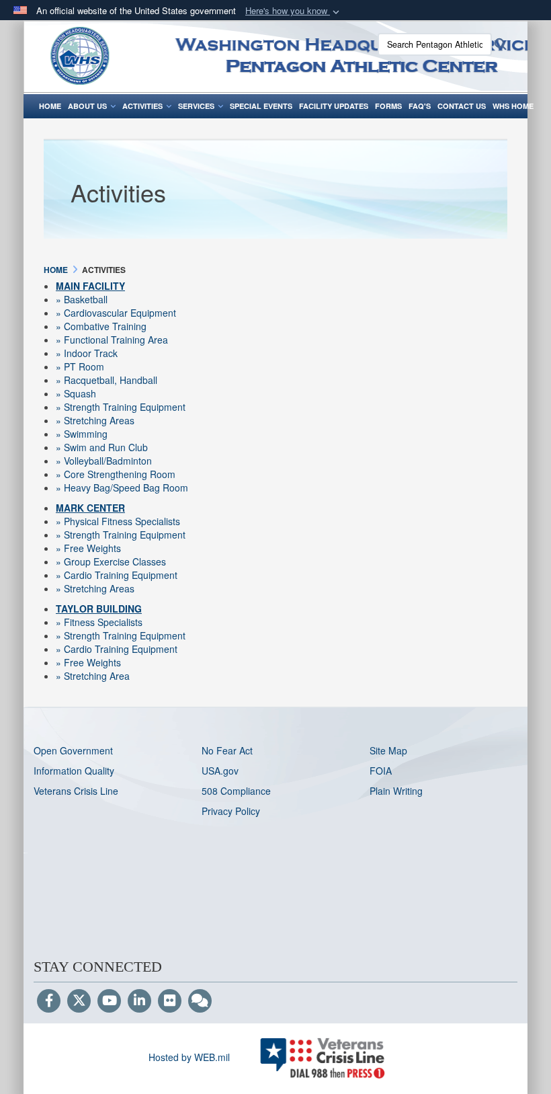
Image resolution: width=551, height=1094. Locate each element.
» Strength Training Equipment (120, 407)
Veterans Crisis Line (76, 790)
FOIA (381, 770)
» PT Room (80, 366)
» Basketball (82, 299)
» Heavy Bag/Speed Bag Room (122, 487)
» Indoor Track (87, 353)
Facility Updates (333, 106)
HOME (50, 106)
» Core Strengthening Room (115, 474)
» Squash (76, 393)
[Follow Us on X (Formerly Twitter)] (79, 1001)
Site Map (388, 750)
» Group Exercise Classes (111, 561)
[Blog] (200, 1001)
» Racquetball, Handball (106, 380)
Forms (388, 106)
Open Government (73, 750)
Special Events (261, 106)
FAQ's (420, 106)
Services (196, 106)
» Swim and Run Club (102, 447)
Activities (142, 106)
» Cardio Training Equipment (116, 575)
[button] (293, 11)
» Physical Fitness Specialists (118, 521)
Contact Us (461, 106)
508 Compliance (236, 790)
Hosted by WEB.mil (189, 1057)
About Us (87, 106)
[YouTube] (109, 1001)
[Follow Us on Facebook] (48, 1001)
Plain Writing (396, 790)
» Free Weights (88, 548)
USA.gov (220, 770)
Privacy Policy (231, 811)
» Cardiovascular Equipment (116, 312)
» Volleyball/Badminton (104, 460)
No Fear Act (227, 750)
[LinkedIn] (139, 1001)
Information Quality (74, 770)
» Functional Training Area (112, 339)
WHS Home (513, 106)
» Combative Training (101, 326)
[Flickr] (169, 1001)
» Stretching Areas (95, 420)
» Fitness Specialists (99, 622)
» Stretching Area (93, 675)
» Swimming (82, 433)
